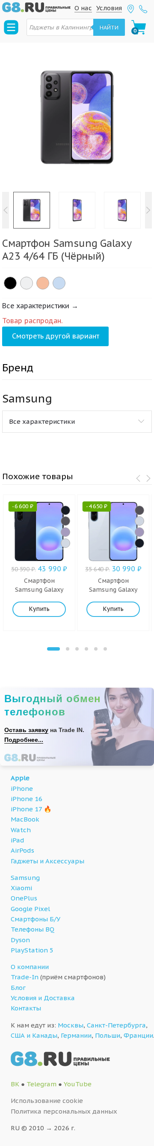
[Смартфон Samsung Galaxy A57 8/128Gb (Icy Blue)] (139, 521)
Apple (20, 778)
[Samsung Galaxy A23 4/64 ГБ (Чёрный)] (10, 283)
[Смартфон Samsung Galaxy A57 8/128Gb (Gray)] (139, 510)
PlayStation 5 (32, 950)
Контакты (26, 1008)
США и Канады (34, 1035)
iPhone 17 (26, 809)
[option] (77, 117)
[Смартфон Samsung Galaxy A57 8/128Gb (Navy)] (139, 543)
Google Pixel (30, 909)
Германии (76, 1035)
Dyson (20, 940)
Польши (107, 1035)
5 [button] (96, 649)
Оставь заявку (26, 729)
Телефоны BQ (32, 929)
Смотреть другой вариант (55, 336)
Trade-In (24, 977)
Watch (21, 830)
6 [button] (105, 649)
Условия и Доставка (43, 998)
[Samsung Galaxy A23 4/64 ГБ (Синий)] (59, 283)
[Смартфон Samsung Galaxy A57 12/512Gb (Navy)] (65, 510)
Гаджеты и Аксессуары (47, 861)
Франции (138, 1035)
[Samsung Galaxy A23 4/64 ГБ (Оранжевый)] (42, 283)
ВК (15, 1084)
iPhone (22, 788)
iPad (17, 840)
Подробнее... (23, 739)
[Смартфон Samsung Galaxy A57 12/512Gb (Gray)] (65, 521)
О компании (30, 967)
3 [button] (77, 649)
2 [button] (67, 649)
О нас (83, 8)
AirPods (22, 850)
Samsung (25, 878)
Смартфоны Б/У (35, 919)
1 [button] (53, 649)
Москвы (70, 1025)
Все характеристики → (40, 305)
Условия (109, 8)
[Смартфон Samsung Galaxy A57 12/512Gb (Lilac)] (65, 532)
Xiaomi (21, 888)
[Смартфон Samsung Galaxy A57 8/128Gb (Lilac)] (139, 532)
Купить (39, 609)
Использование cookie (47, 1101)
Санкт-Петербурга (116, 1025)
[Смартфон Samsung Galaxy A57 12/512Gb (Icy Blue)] (65, 543)
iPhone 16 (26, 799)
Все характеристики (42, 421)
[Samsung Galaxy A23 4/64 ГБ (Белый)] (26, 283)
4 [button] (86, 649)
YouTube (78, 1084)
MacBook (25, 819)
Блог (18, 988)
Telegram (41, 1084)
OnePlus (24, 898)
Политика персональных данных (64, 1111)
